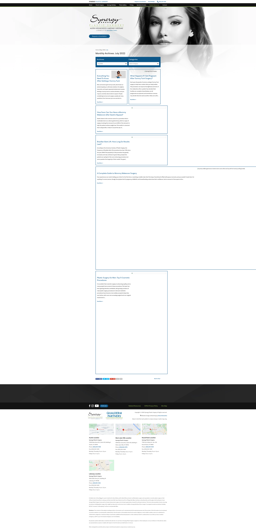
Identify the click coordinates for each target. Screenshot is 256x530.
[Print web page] (117, 379)
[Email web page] (120, 379)
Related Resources (135, 406)
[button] (113, 379)
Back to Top (157, 378)
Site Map (164, 406)
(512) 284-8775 (123, 447)
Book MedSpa (151, 1)
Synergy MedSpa (111, 5)
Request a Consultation (140, 1)
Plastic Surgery (100, 5)
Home (97, 50)
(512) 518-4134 (97, 483)
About (90, 5)
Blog (101, 50)
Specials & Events (141, 5)
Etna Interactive (162, 415)
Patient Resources (154, 5)
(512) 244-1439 (97, 447)
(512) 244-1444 (150, 447)
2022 (104, 50)
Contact (165, 5)
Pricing (131, 5)
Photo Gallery (122, 5)
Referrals (104, 406)
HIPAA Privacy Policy (151, 406)
